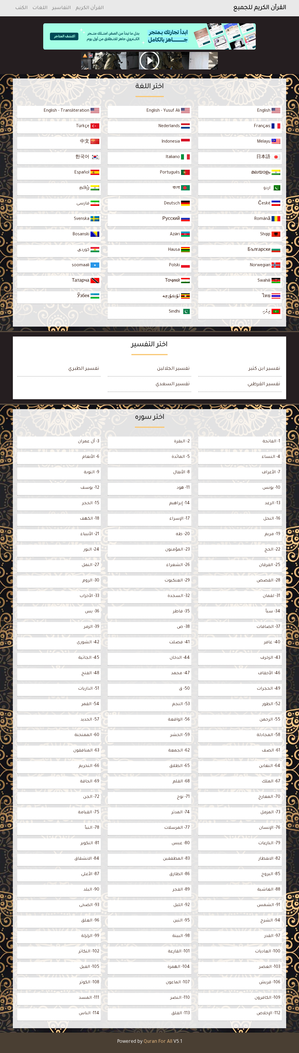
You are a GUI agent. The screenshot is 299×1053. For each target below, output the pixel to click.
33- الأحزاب (89, 596)
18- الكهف (89, 519)
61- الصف (271, 751)
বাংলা (177, 188)
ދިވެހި (267, 312)
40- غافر (272, 642)
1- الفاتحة (271, 441)
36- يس (92, 611)
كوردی (84, 250)
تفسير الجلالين (173, 369)
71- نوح (183, 797)
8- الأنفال (181, 472)
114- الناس (89, 1013)
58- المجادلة (268, 735)
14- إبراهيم (179, 503)
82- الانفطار (269, 859)
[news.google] (149, 60)
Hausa (174, 250)
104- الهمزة (179, 967)
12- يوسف (89, 488)
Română (263, 219)
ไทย (267, 296)
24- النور (91, 550)
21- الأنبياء (89, 534)
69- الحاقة (89, 781)
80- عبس (181, 843)
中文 (85, 142)
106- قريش (269, 982)
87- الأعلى (90, 874)
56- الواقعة (179, 720)
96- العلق (90, 921)
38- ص (183, 627)
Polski (175, 265)
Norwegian (261, 265)
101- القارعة (179, 951)
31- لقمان (271, 596)
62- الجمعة (179, 751)
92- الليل (181, 905)
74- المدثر (180, 812)
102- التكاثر (89, 951)
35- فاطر (181, 611)
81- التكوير (90, 843)
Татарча (81, 281)
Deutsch (172, 204)
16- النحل (271, 519)
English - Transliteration (67, 111)
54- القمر (90, 704)
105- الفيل (89, 967)
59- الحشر (180, 735)
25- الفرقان (269, 565)
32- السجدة (179, 596)
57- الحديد (90, 720)
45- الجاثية (88, 658)
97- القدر (272, 936)
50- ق (184, 689)
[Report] (85, 55)
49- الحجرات (268, 689)
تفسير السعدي (173, 384)
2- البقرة (182, 441)
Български (260, 250)
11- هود (183, 488)
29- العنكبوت (177, 581)
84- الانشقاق (86, 859)
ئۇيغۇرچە (171, 296)
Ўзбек (84, 296)
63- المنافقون (86, 751)
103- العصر (269, 967)
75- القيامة (88, 812)
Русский (171, 219)
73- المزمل (270, 812)
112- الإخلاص (268, 1013)
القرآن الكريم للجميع (259, 8)
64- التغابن (269, 766)
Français (263, 126)
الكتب (21, 8)
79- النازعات (269, 843)
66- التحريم (89, 766)
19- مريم (272, 534)
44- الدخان (180, 658)
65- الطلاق (179, 766)
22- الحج (272, 550)
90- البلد (91, 890)
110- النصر (180, 998)
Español (82, 173)
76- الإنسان (269, 828)
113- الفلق (180, 1013)
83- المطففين (176, 859)
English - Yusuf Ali (163, 111)
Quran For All (158, 1042)
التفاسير (61, 8)
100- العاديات (267, 951)
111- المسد (89, 998)
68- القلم (181, 781)
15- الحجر (90, 503)
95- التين (181, 921)
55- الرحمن (270, 720)
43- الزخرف (270, 658)
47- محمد (180, 673)
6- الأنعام (90, 457)
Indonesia (171, 142)
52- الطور (271, 704)
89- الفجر (181, 890)
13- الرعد (272, 503)
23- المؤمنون (177, 550)
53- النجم (181, 704)
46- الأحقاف (269, 673)
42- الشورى (88, 642)
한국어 (83, 157)
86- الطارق (179, 874)
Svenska (82, 219)
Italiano (173, 157)
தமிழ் (85, 188)
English (264, 111)
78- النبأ (92, 828)
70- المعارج (269, 797)
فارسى (84, 204)
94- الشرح (270, 921)
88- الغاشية (268, 890)
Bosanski (81, 234)
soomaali (81, 265)
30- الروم (90, 581)
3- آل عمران (88, 441)
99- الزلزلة (90, 936)
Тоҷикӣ (173, 281)
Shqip (266, 234)
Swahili (265, 281)
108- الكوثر (89, 982)
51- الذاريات (88, 689)
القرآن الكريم (90, 8)
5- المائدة (181, 457)
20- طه (183, 534)
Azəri (175, 234)
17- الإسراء (179, 519)
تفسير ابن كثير (264, 369)
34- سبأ (272, 611)
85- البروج (270, 874)
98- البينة (181, 936)
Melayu (264, 142)
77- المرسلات (177, 828)
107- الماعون (178, 982)
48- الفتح (90, 673)
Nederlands (169, 126)
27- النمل (90, 565)
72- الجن (91, 797)
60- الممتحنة (86, 735)
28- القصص (268, 581)
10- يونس (271, 488)
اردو (267, 188)
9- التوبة (91, 472)
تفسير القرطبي (264, 384)
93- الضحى (89, 905)
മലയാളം (261, 173)
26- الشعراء (178, 565)
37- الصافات (268, 627)
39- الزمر (91, 627)
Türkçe (83, 126)
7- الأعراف (271, 472)
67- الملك (271, 781)
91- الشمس (268, 905)
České (265, 204)
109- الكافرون (267, 998)
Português (170, 173)
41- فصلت (179, 642)
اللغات (40, 8)
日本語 (264, 157)
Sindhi (175, 312)
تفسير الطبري (83, 369)
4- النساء (271, 457)
